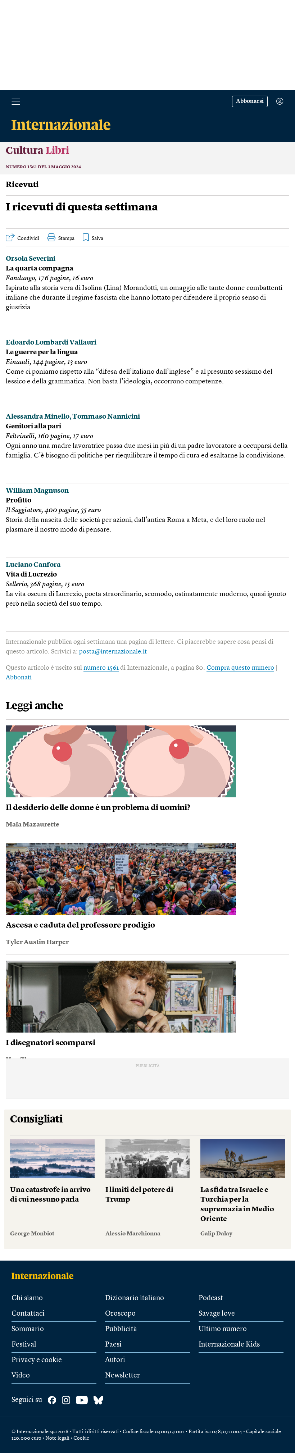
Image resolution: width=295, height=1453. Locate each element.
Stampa (66, 238)
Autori (115, 1360)
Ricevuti (22, 185)
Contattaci (28, 1313)
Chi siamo (27, 1298)
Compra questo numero (240, 668)
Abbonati (19, 677)
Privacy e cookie (37, 1360)
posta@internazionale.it (113, 651)
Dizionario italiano (134, 1298)
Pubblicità (121, 1329)
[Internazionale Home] (45, 1275)
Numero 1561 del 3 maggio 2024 (43, 167)
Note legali (57, 1438)
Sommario (28, 1329)
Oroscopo (120, 1313)
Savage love (217, 1313)
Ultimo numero (223, 1329)
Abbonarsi (250, 101)
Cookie (81, 1438)
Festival (24, 1344)
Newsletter (122, 1375)
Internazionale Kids (229, 1344)
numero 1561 (101, 668)
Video (21, 1375)
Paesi (113, 1344)
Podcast (211, 1298)
